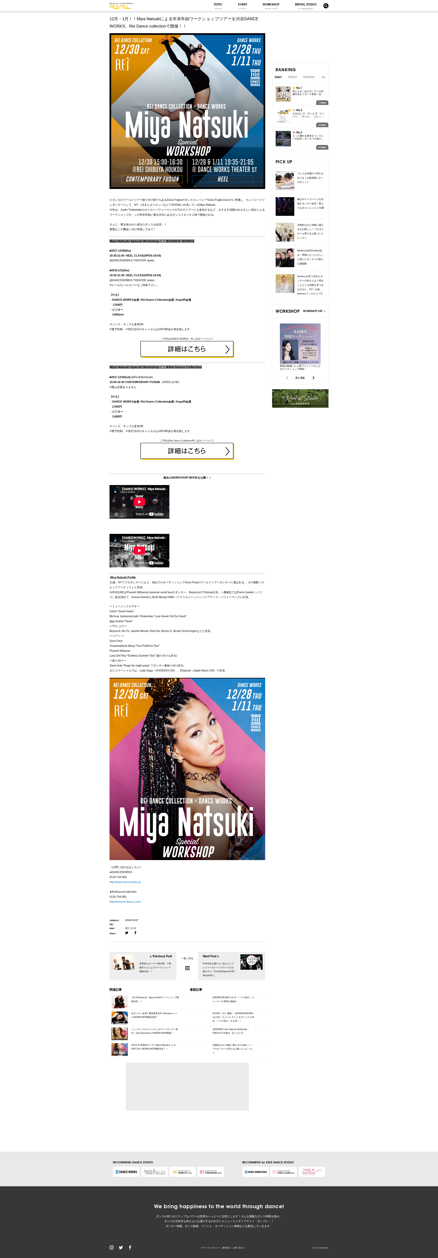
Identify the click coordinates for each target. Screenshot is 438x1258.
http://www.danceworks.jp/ (125, 882)
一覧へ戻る (187, 958)
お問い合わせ (238, 1248)
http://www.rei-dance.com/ (125, 901)
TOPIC (218, 6)
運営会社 (226, 1248)
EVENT (242, 6)
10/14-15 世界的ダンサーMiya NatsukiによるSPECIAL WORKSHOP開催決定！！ (153, 1047)
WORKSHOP (131, 920)
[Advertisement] (159, 1086)
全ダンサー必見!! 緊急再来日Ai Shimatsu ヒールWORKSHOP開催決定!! (154, 1015)
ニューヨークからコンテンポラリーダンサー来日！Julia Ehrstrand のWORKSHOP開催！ (154, 1031)
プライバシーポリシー (210, 1248)
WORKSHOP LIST (313, 311)
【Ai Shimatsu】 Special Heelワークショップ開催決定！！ (155, 999)
